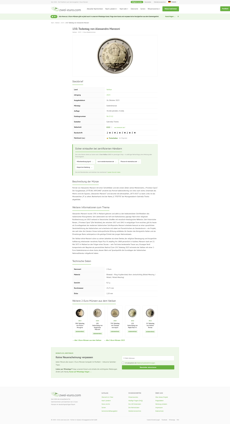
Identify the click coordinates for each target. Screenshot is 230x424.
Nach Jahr (123, 9)
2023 (62, 23)
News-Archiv (106, 404)
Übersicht (134, 9)
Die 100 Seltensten (134, 404)
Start (52, 23)
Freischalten (116, 138)
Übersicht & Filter (107, 397)
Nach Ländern (110, 9)
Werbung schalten (161, 404)
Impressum (159, 408)
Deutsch (174, 2)
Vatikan (57, 23)
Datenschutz (159, 411)
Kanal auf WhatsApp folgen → (80, 372)
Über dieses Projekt (161, 397)
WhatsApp (172, 420)
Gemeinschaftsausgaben (109, 411)
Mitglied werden (137, 2)
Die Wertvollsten (133, 408)
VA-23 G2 (109, 116)
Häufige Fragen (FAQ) (135, 401)
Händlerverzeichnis (160, 2)
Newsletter (147, 2)
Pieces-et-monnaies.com (130, 161)
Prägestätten (159, 401)
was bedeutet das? (119, 127)
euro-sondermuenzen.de (107, 161)
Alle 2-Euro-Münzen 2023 (115, 340)
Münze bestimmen (171, 9)
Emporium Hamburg (84, 167)
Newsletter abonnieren (148, 367)
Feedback (225, 9)
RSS (178, 420)
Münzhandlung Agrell (85, 161)
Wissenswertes (153, 9)
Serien (142, 9)
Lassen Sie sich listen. (114, 172)
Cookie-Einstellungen (153, 420)
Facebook (164, 420)
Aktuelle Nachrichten (95, 9)
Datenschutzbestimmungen (146, 363)
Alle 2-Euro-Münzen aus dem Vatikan (87, 340)
